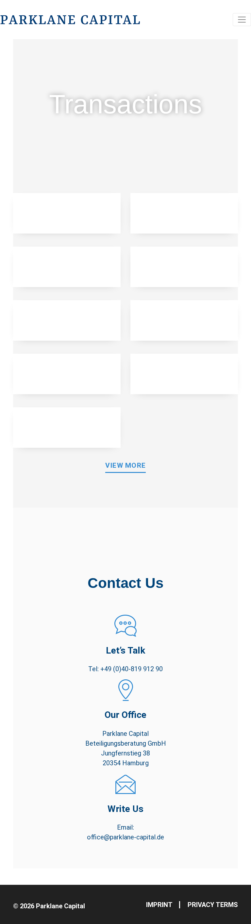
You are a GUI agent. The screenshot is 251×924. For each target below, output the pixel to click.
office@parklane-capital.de (125, 837)
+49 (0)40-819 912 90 (131, 669)
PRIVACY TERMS (213, 904)
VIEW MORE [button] (125, 465)
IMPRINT (159, 904)
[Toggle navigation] (242, 19)
